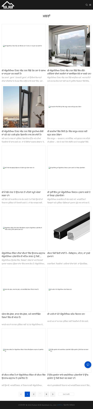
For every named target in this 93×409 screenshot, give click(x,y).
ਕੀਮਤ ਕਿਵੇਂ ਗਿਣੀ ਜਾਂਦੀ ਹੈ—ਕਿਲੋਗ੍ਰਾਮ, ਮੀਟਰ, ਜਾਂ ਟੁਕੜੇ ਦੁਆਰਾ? (68, 255)
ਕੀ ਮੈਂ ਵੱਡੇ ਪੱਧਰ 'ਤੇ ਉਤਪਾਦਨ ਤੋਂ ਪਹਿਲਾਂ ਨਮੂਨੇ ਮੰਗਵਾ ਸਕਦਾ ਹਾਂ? (21, 194)
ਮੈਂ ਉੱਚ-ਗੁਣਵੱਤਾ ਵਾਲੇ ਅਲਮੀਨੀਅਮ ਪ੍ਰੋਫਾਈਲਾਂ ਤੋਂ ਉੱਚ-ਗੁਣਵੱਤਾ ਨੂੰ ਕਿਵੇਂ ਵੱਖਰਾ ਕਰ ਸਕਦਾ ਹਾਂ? (68, 376)
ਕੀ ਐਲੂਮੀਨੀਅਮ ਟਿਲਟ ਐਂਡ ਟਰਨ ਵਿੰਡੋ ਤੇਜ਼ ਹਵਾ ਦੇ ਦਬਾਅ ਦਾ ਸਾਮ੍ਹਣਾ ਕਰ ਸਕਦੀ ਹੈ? (24, 72)
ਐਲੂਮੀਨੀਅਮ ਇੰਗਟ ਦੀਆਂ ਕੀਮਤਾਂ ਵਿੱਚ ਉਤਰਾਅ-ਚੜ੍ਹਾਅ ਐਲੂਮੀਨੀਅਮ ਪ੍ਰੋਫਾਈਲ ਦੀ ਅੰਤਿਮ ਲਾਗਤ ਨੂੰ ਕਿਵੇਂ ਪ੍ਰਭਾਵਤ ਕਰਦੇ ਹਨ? (23, 255)
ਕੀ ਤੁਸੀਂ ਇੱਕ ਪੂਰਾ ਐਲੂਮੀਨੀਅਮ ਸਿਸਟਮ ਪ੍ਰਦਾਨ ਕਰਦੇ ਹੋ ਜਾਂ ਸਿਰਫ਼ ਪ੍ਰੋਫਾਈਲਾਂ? (68, 194)
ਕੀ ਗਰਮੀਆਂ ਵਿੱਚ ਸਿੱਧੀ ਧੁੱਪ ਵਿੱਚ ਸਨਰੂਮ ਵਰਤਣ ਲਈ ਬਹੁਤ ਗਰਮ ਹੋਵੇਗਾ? (67, 133)
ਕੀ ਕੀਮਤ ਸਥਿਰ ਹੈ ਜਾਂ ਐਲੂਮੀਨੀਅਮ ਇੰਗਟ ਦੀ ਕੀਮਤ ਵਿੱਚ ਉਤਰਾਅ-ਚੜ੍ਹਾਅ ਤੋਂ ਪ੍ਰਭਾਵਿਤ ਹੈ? (23, 376)
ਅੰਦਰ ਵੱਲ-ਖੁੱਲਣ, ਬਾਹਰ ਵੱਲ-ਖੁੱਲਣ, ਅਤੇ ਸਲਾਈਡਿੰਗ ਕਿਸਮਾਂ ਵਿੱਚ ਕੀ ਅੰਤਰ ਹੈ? (21, 316)
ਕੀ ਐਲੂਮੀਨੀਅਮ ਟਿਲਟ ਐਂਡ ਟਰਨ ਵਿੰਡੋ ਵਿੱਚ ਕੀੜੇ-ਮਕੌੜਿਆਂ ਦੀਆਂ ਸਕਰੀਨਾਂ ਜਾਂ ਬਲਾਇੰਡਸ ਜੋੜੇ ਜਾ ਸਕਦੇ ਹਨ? (69, 72)
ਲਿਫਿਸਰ (72, 405)
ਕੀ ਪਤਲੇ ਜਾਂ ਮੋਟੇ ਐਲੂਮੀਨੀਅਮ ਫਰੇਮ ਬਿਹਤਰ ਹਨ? (66, 314)
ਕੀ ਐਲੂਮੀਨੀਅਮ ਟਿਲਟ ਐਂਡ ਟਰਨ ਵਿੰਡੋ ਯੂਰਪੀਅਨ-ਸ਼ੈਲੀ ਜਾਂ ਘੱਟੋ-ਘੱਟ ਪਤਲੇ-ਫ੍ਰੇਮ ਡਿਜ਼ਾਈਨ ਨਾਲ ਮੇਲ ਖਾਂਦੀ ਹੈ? (22, 133)
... (40, 393)
